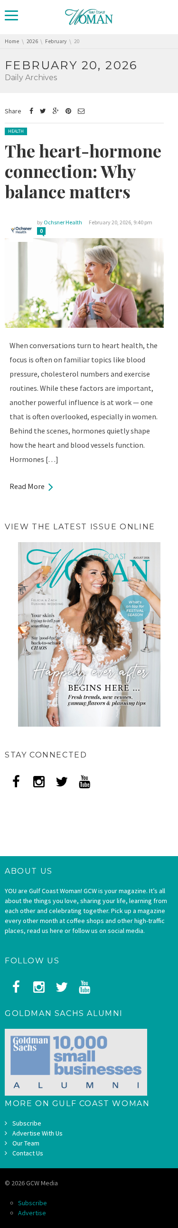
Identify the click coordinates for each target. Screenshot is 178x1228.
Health (16, 131)
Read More (27, 486)
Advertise (32, 1213)
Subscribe (26, 1123)
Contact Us (27, 1153)
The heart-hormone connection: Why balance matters (83, 171)
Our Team (25, 1143)
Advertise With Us (37, 1133)
